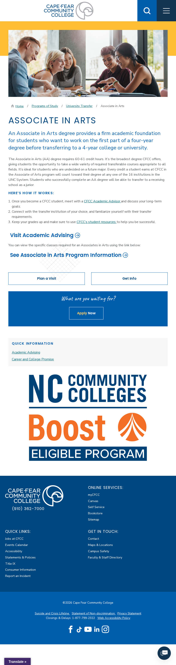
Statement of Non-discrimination (94, 613)
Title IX (10, 563)
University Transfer (79, 106)
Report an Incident (17, 576)
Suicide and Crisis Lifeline (52, 613)
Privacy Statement (129, 613)
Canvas (93, 501)
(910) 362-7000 (28, 508)
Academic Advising (26, 352)
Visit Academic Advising (42, 235)
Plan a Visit (46, 278)
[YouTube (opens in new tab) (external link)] (88, 629)
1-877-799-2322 (84, 618)
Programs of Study (45, 106)
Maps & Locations (100, 545)
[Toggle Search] (147, 10)
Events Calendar (16, 545)
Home (19, 106)
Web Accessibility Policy (113, 618)
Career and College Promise (33, 359)
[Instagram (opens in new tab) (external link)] (105, 629)
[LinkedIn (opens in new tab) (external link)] (97, 629)
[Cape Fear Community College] (68, 10)
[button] (166, 10)
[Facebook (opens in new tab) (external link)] (70, 629)
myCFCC (94, 495)
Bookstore (95, 513)
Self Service (96, 507)
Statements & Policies (20, 557)
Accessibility (13, 551)
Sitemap (93, 519)
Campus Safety (98, 551)
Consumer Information (20, 569)
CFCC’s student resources (97, 222)
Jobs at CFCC (14, 538)
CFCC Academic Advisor (102, 201)
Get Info (129, 278)
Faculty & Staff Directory (105, 557)
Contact (93, 538)
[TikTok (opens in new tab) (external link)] (79, 629)
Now (86, 313)
